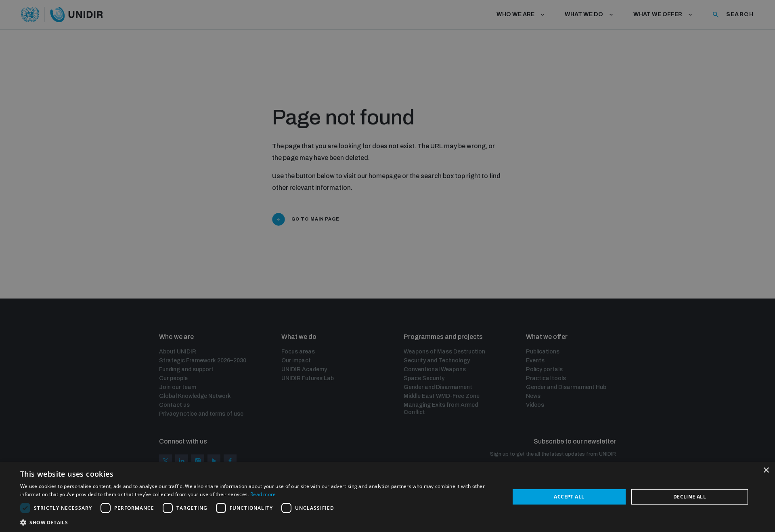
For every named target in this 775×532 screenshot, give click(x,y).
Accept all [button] (569, 496)
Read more (263, 494)
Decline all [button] (689, 496)
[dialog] (387, 497)
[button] (257, 521)
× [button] (766, 470)
